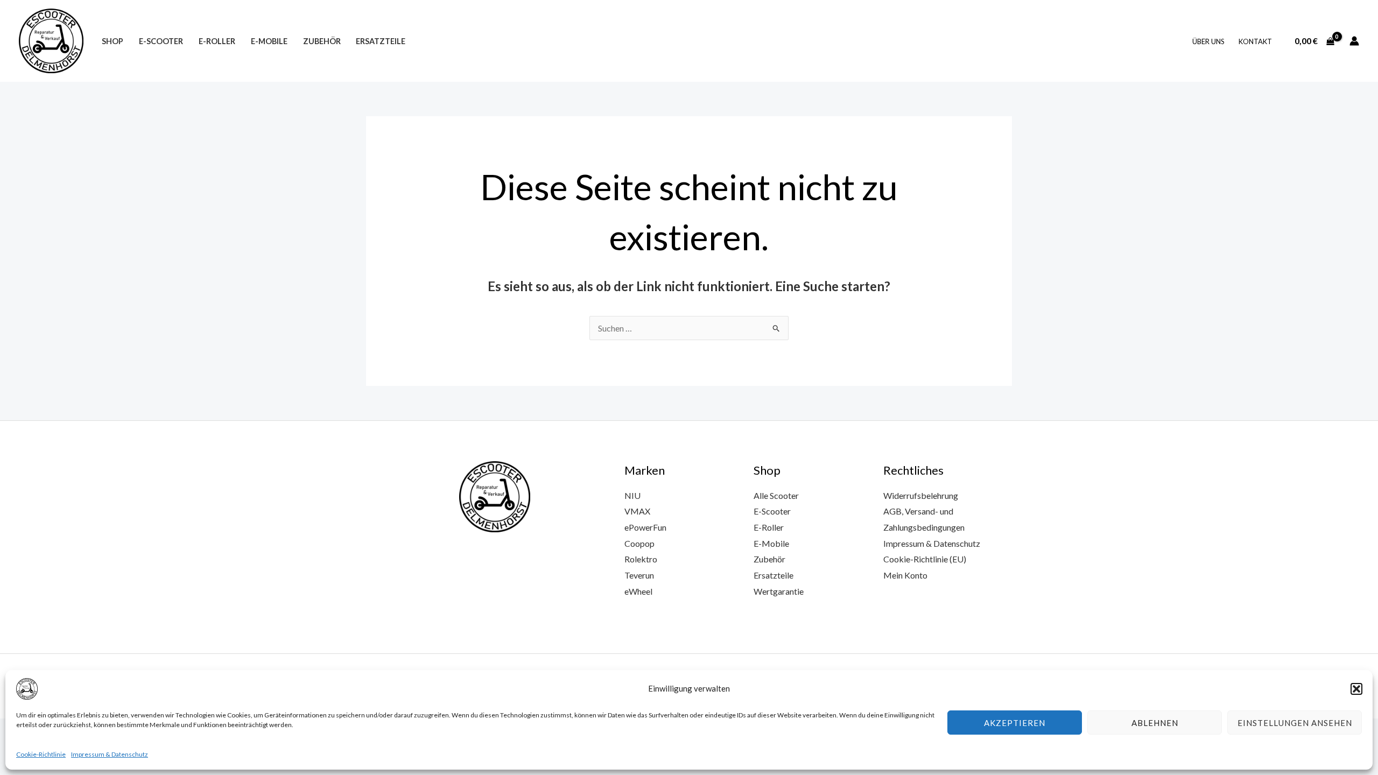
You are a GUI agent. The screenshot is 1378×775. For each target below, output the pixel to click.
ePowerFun (645, 527)
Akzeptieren (1014, 723)
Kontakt (1255, 41)
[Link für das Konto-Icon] (1354, 41)
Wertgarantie (779, 591)
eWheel (638, 591)
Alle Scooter (776, 495)
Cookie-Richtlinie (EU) (924, 559)
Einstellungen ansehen (1295, 723)
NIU (632, 495)
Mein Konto (905, 575)
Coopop (639, 543)
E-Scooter (161, 41)
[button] (1356, 689)
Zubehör (322, 41)
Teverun (639, 575)
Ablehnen (1154, 723)
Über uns (1208, 41)
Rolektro (640, 559)
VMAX (637, 511)
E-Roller (217, 41)
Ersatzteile (380, 41)
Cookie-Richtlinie (41, 754)
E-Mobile (269, 41)
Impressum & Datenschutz (109, 754)
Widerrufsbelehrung (920, 495)
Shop (112, 41)
